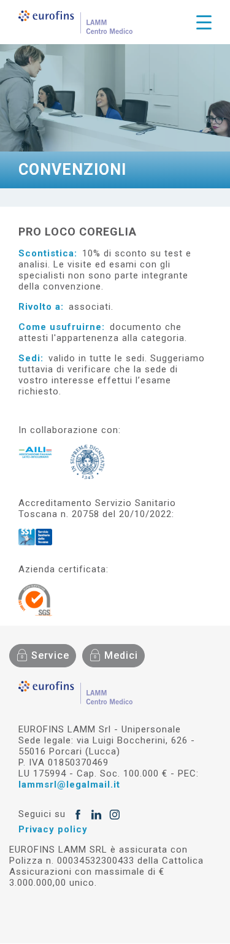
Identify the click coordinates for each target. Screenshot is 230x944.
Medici (121, 655)
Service (50, 655)
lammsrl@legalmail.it (69, 784)
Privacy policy (53, 829)
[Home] (75, 22)
